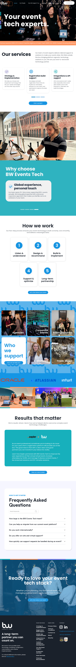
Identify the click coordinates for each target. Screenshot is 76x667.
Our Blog (43, 3)
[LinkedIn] (65, 627)
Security (50, 638)
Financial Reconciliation (40, 658)
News (57, 3)
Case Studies (51, 3)
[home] (4, 3)
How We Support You (33, 3)
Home (15, 3)
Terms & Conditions (51, 629)
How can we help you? (13, 363)
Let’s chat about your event (38, 292)
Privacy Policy (52, 626)
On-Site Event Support (40, 648)
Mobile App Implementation (41, 634)
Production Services (39, 652)
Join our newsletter (65, 634)
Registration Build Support (40, 630)
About (50, 635)
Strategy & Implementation (41, 626)
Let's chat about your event (38, 600)
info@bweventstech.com (66, 631)
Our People (22, 3)
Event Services (40, 655)
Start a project (38, 103)
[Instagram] (61, 627)
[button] (22, 209)
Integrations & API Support (40, 638)
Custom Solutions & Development (40, 643)
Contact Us (69, 3)
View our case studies (38, 472)
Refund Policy (10, 656)
